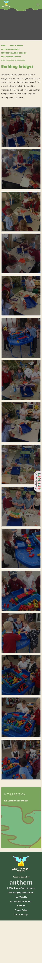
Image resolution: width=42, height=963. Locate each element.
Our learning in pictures (13, 60)
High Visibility (21, 897)
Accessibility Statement (21, 901)
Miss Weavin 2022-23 (11, 57)
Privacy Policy (21, 910)
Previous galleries (10, 49)
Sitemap (21, 905)
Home (3, 46)
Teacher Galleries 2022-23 (13, 53)
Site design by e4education (21, 892)
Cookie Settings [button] (21, 914)
